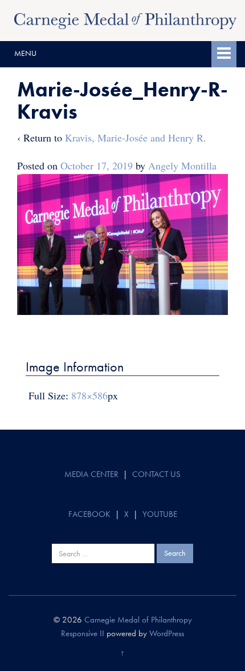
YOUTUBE (159, 514)
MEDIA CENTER (91, 474)
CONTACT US (156, 474)
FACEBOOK (89, 514)
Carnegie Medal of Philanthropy (138, 619)
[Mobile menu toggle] (223, 54)
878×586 (89, 395)
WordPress (166, 633)
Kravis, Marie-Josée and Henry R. (135, 137)
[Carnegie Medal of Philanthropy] (125, 19)
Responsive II (82, 633)
